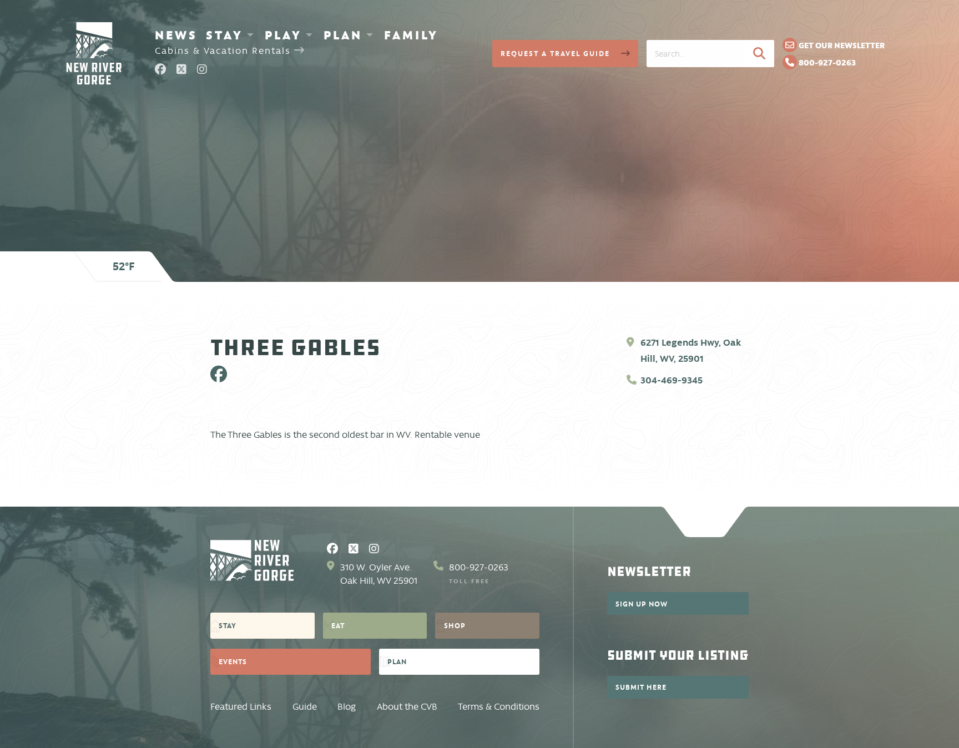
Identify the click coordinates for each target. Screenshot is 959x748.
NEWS (176, 35)
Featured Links (240, 706)
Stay (224, 35)
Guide (304, 706)
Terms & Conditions (498, 706)
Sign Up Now (641, 603)
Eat (338, 625)
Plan (343, 35)
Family (411, 35)
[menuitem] (176, 35)
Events (233, 661)
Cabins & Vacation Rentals (224, 51)
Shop (455, 625)
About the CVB (407, 706)
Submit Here (641, 687)
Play (283, 35)
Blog (346, 706)
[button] (759, 53)
